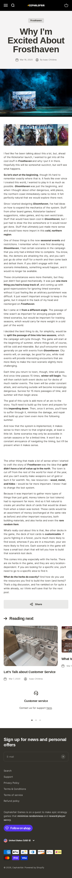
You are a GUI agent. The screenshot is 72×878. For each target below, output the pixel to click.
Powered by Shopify (34, 867)
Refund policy (11, 800)
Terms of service (13, 794)
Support (8, 776)
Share (38, 604)
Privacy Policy (11, 782)
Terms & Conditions (15, 788)
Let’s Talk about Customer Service (30, 672)
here (49, 707)
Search (8, 770)
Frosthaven (36, 20)
